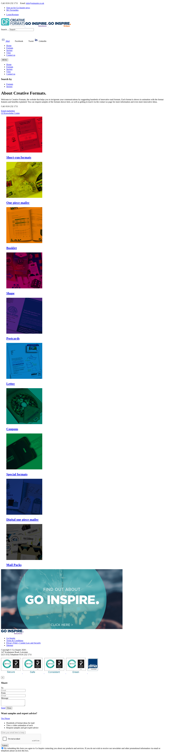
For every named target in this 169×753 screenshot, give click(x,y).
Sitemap (9, 645)
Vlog (8, 53)
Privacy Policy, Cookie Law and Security (23, 643)
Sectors (9, 50)
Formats (9, 48)
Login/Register (12, 14)
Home (8, 45)
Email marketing (8, 111)
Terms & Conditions (14, 640)
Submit (5, 746)
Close (9, 708)
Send (3, 708)
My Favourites (12, 10)
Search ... (5, 29)
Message (4, 698)
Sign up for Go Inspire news (18, 8)
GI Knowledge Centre (10, 113)
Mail (7, 41)
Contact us (10, 55)
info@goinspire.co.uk (35, 3)
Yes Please (5, 718)
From (3, 693)
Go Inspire (10, 638)
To (2, 688)
